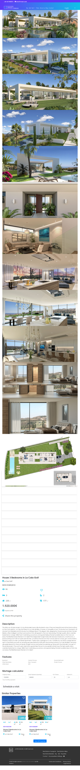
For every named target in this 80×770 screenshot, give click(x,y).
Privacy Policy (67, 761)
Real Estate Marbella (48, 754)
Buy (27, 8)
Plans (37, 8)
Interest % (69, 674)
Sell (30, 8)
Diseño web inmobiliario (28, 761)
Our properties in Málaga (55, 756)
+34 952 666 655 (19, 749)
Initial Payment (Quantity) (35, 674)
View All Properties (40, 741)
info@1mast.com (28, 749)
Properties (63, 754)
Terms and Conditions (55, 761)
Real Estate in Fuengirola (49, 751)
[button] (67, 8)
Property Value (6, 674)
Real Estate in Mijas (62, 751)
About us (42, 8)
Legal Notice (67, 763)
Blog (47, 8)
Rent (33, 8)
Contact (51, 8)
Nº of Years (56, 674)
